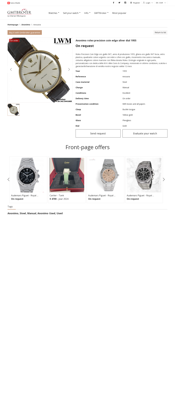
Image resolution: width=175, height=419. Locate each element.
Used (59, 213)
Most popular (119, 13)
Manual (31, 213)
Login (148, 3)
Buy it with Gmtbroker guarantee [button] (24, 32)
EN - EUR (159, 3)
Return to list (160, 32)
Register (136, 3)
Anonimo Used (46, 213)
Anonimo (13, 213)
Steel (23, 213)
